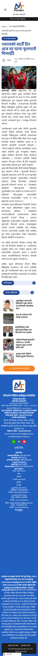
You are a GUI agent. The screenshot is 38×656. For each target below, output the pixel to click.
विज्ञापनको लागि (13, 645)
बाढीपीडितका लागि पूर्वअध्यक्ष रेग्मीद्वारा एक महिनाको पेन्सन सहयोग (23, 330)
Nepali (9, 654)
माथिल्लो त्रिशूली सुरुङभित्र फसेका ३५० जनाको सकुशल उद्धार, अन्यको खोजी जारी (25, 343)
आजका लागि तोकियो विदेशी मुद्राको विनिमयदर (25, 355)
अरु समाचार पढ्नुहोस (20, 368)
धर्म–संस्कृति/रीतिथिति (16, 26)
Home (4, 26)
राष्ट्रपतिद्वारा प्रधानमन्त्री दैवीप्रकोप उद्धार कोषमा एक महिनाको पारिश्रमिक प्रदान (24, 304)
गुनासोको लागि (25, 645)
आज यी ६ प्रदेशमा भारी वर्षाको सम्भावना (24, 316)
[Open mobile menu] (5, 9)
